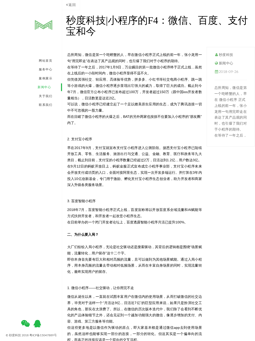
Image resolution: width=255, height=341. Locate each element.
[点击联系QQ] (37, 325)
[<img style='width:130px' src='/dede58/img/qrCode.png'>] (25, 325)
